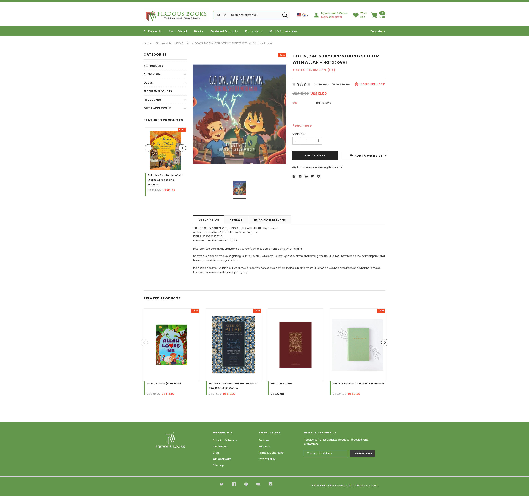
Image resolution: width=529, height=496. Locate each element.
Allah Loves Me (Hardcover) (164, 383)
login (324, 17)
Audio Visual (178, 31)
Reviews (236, 220)
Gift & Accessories (284, 31)
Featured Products (158, 91)
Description (209, 220)
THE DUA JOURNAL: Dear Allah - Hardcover (358, 383)
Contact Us (220, 446)
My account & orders (334, 13)
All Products (153, 66)
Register (336, 17)
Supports (264, 446)
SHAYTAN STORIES (281, 383)
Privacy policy (267, 459)
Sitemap (218, 465)
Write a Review (341, 84)
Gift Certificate (222, 459)
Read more (302, 126)
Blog (216, 452)
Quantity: (298, 133)
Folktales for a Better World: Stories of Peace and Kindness (165, 180)
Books (198, 31)
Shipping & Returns (269, 220)
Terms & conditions (271, 452)
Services (264, 440)
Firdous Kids (254, 31)
